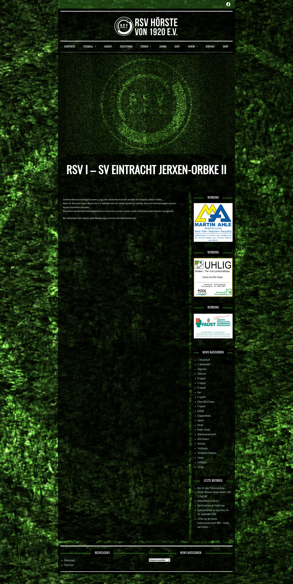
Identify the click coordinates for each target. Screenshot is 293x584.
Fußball (200, 411)
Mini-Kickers (203, 439)
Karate (200, 425)
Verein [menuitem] (191, 46)
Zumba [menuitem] (162, 46)
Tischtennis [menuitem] (126, 46)
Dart (199, 392)
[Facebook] (228, 4)
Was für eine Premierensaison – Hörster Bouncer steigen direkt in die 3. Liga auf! (214, 492)
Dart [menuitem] (177, 46)
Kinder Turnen (203, 429)
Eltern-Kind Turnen (205, 401)
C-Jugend (201, 383)
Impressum (69, 565)
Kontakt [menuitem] (210, 46)
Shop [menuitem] (225, 46)
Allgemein (201, 369)
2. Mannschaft (203, 364)
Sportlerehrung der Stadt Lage (211, 505)
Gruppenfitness (204, 415)
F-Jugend (201, 406)
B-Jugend (201, 378)
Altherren (201, 373)
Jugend (200, 420)
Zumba (200, 467)
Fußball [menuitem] (88, 46)
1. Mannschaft (203, 360)
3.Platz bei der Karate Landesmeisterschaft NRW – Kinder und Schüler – (213, 523)
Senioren (201, 443)
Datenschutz (69, 560)
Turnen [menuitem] (144, 46)
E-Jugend (201, 397)
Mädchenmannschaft (206, 434)
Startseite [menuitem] (69, 46)
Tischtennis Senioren (206, 453)
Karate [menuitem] (108, 46)
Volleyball (201, 462)
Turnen (200, 457)
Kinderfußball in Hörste (208, 501)
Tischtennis (202, 448)
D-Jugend (201, 387)
